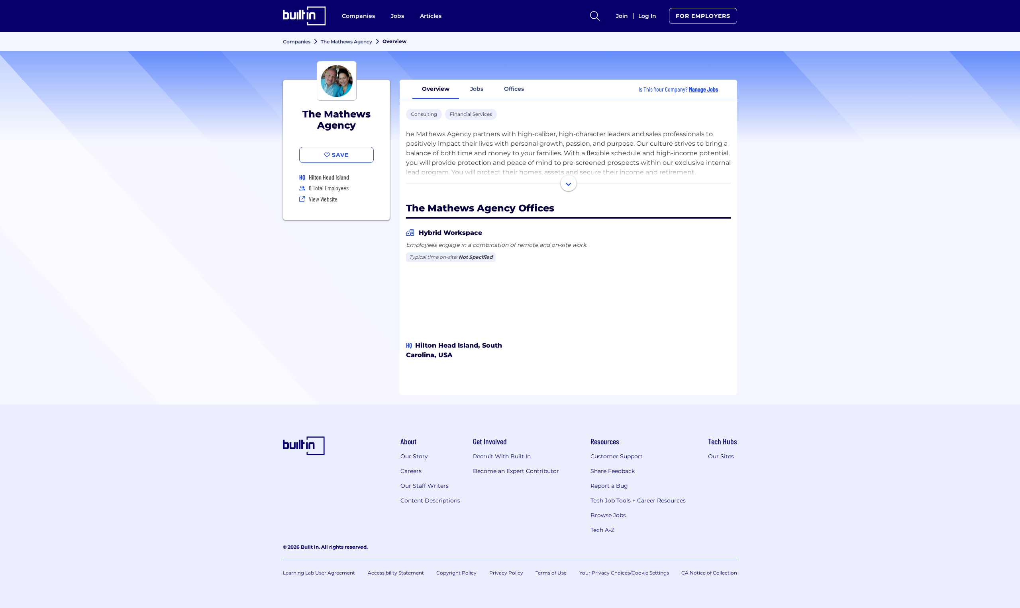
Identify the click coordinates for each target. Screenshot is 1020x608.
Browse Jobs (608, 515)
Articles (430, 16)
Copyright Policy (456, 573)
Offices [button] (514, 88)
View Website (323, 199)
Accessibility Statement (396, 573)
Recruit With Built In (502, 456)
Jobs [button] (476, 88)
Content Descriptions (430, 500)
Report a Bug (609, 485)
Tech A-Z (602, 530)
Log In (647, 16)
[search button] (594, 15)
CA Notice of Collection (709, 573)
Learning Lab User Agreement (319, 573)
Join (622, 16)
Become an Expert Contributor (516, 471)
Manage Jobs (703, 89)
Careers (411, 471)
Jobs (397, 16)
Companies (358, 16)
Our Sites (721, 456)
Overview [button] (435, 88)
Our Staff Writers (424, 485)
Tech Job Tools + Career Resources (638, 500)
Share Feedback (612, 471)
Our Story (414, 456)
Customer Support (616, 456)
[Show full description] (569, 183)
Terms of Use (551, 573)
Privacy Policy (506, 573)
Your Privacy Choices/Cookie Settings (624, 573)
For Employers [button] (703, 16)
